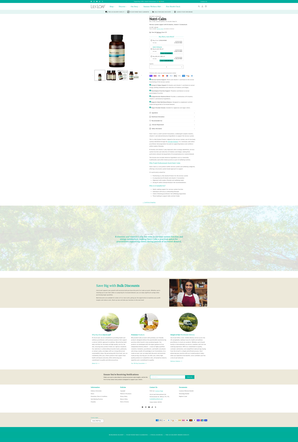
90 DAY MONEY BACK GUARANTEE (137, 434)
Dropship (93, 401)
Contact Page (159, 391)
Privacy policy (123, 426)
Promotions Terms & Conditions (99, 396)
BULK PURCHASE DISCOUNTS (163, 12)
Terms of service (130, 426)
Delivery (159, 32)
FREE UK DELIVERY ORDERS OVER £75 (177, 434)
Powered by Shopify (106, 426)
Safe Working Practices (97, 399)
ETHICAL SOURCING (156, 434)
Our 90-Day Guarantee (138, 363)
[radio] (166, 41)
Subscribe (189, 377)
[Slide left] (92, 75)
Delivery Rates (160, 28)
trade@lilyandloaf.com (156, 399)
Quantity (151, 63)
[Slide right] (141, 75)
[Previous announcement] (126, 1)
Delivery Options (175, 361)
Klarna (92, 393)
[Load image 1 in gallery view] (100, 75)
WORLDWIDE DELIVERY (116, 434)
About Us (95, 363)
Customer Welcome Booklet (186, 391)
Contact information (148, 426)
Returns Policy (124, 399)
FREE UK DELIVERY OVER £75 (116, 12)
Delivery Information (96, 391)
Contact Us (204, 1)
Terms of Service (124, 401)
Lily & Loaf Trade (98, 426)
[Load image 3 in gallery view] (122, 75)
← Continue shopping (149, 202)
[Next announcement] (171, 1)
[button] (199, 6)
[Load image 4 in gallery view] (134, 75)
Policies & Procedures (125, 393)
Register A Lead (183, 396)
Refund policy (115, 426)
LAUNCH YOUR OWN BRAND (185, 12)
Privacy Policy (123, 396)
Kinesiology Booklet (184, 393)
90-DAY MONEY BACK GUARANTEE (139, 12)
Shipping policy (139, 426)
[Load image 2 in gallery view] (111, 75)
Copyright (122, 391)
